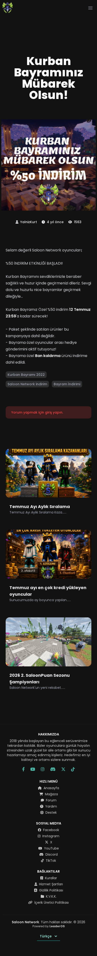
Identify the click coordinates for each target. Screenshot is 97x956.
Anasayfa (51, 788)
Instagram (50, 836)
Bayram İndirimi (67, 384)
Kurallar (50, 878)
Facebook (50, 830)
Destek (50, 812)
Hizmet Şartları (50, 884)
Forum (51, 800)
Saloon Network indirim (27, 384)
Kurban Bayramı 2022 (26, 374)
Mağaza (51, 794)
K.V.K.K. (51, 896)
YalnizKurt (28, 222)
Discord (51, 854)
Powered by (48, 926)
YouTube (51, 848)
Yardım (50, 806)
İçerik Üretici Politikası (51, 902)
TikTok (50, 860)
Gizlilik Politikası (50, 890)
